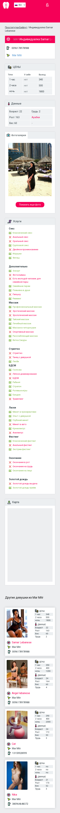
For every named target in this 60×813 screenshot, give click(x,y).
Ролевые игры (20, 390)
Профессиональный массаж (27, 307)
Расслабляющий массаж (25, 336)
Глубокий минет (20, 420)
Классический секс (22, 233)
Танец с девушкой (22, 357)
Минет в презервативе (24, 412)
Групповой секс (21, 245)
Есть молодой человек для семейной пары (27, 280)
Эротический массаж (23, 311)
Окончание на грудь (23, 466)
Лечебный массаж (22, 323)
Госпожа (17, 369)
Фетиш (16, 258)
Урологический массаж (24, 315)
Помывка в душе (21, 290)
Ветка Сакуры (20, 340)
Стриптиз (17, 353)
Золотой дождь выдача (25, 483)
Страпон (17, 386)
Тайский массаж (21, 319)
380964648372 (20, 803)
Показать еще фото (30, 204)
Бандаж (16, 394)
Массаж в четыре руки (24, 327)
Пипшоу (17, 294)
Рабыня (16, 382)
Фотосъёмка (19, 275)
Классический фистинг (24, 441)
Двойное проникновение (25, 249)
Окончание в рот (21, 462)
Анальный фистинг (22, 445)
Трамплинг (18, 399)
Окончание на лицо (22, 470)
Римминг (17, 298)
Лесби (16, 361)
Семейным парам (21, 286)
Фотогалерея (18, 135)
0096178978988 (20, 48)
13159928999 (19, 753)
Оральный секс (20, 241)
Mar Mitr (16, 55)
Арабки (36, 117)
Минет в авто (19, 424)
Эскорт (16, 271)
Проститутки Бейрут (16, 27)
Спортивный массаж (23, 332)
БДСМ (16, 378)
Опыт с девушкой (22, 416)
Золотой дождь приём (24, 487)
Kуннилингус (19, 428)
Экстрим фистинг (21, 449)
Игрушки (17, 253)
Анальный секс (20, 237)
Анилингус (18, 432)
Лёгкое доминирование (25, 374)
